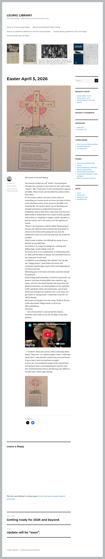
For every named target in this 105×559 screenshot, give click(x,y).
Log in (79, 193)
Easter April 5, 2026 (83, 98)
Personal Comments (83, 146)
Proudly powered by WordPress (30, 550)
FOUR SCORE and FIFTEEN (18, 36)
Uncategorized (82, 148)
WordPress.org (82, 199)
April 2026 (80, 127)
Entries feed (81, 195)
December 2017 (82, 129)
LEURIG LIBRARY (19, 15)
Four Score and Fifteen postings (87, 144)
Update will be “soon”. (84, 96)
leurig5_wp (10, 183)
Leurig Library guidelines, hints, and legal (70, 31)
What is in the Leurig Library (18, 27)
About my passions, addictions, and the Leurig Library (28, 31)
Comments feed (82, 197)
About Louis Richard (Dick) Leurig (46, 27)
